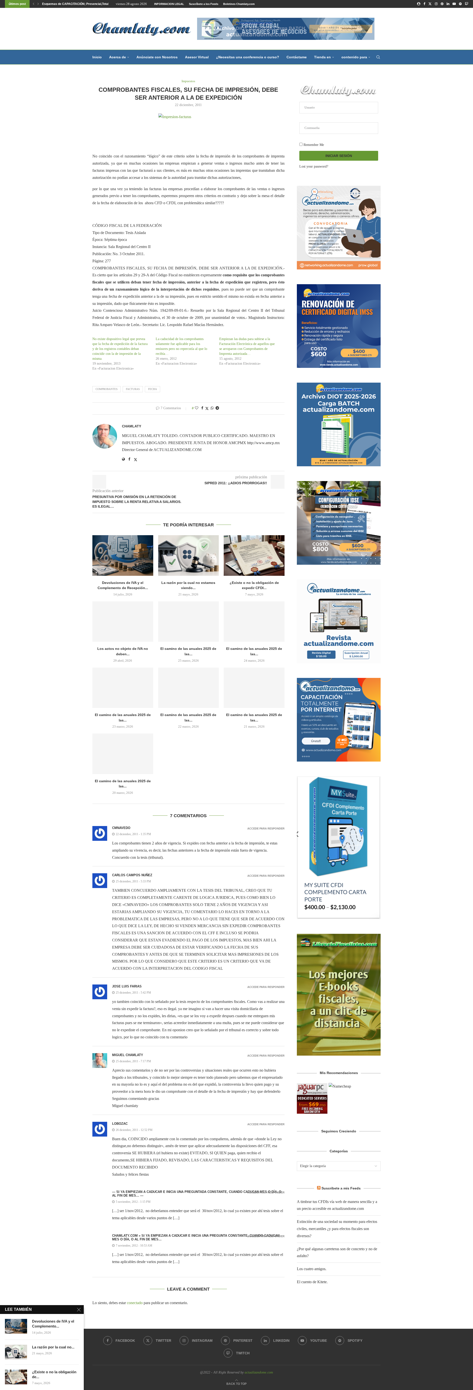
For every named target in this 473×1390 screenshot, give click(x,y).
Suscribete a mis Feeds (341, 1188)
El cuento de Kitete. (312, 1282)
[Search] (378, 57)
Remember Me (313, 145)
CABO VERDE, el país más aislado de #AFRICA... (76, 4)
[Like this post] (196, 408)
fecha (152, 389)
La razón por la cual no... (53, 1347)
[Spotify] (460, 4)
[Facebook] (424, 4)
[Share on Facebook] (202, 408)
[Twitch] (466, 4)
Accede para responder (266, 828)
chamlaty (131, 426)
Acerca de (117, 57)
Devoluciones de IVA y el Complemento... (53, 1323)
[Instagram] (436, 4)
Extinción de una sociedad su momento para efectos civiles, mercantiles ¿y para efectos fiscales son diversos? (337, 1228)
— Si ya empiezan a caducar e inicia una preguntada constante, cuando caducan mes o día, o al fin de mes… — (196, 1193)
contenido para (354, 57)
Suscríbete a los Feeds (203, 3)
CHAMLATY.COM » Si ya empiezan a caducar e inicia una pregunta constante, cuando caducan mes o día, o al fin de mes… (196, 1237)
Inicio (97, 57)
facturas (133, 389)
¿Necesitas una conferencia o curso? (247, 57)
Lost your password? (313, 166)
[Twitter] (430, 4)
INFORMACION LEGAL (169, 3)
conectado (135, 1303)
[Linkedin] (448, 4)
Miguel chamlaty (127, 1055)
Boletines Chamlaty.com (239, 3)
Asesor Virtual (197, 57)
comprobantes (107, 389)
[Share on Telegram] (217, 408)
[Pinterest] (442, 4)
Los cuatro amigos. (311, 1269)
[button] (33, 4)
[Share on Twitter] (207, 408)
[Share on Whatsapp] (212, 408)
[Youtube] (454, 4)
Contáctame (297, 57)
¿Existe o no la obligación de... (54, 1374)
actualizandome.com (259, 1372)
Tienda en (322, 57)
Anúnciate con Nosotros (157, 57)
